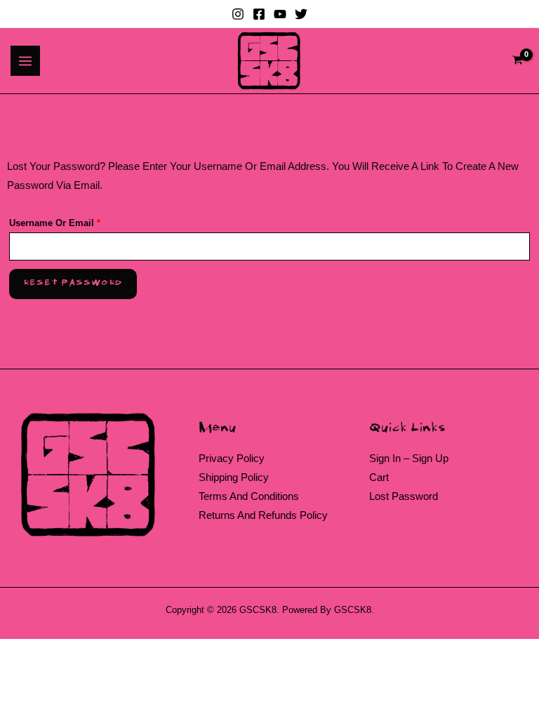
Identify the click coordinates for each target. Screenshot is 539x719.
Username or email (74, 221)
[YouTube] (280, 14)
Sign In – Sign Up (408, 458)
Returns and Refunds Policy (263, 515)
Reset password (73, 283)
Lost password (403, 496)
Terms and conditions (249, 496)
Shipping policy (234, 477)
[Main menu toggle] (25, 60)
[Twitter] (301, 14)
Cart (379, 477)
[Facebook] (259, 14)
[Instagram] (238, 14)
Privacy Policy (232, 458)
